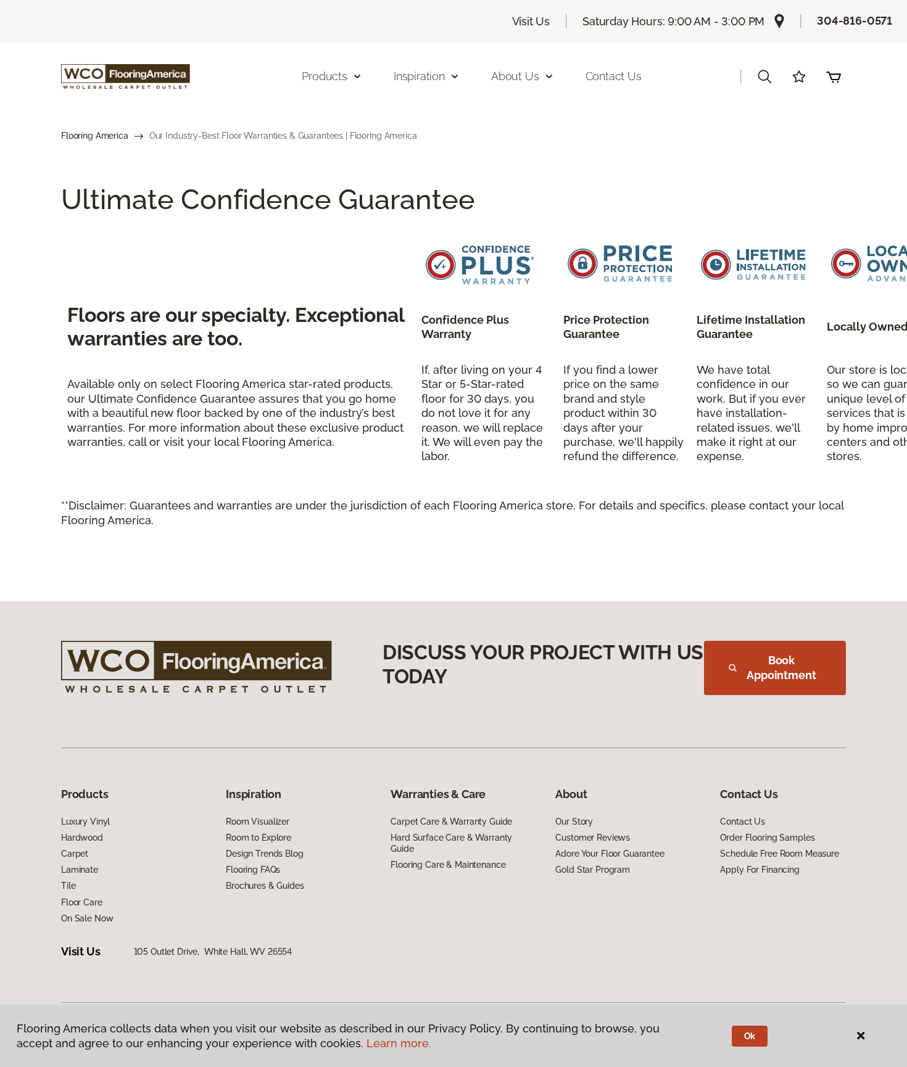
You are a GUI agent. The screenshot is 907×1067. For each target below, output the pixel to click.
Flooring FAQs (253, 870)
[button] (764, 76)
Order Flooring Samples (767, 837)
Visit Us (531, 21)
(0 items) (833, 76)
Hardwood (82, 837)
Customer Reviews (592, 837)
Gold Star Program (592, 870)
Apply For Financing (759, 870)
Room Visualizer (257, 821)
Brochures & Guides (265, 886)
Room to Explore (258, 837)
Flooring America (94, 136)
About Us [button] (515, 76)
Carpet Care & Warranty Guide (451, 821)
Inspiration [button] (419, 76)
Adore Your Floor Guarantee (609, 854)
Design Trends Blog (264, 854)
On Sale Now (87, 918)
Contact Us (614, 76)
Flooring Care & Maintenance (448, 865)
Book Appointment (781, 668)
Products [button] (324, 76)
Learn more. (399, 1043)
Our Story (574, 821)
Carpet (74, 854)
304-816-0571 (854, 20)
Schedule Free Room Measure (779, 854)
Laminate (79, 870)
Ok (750, 1036)
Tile (68, 886)
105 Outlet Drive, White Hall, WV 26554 (213, 952)
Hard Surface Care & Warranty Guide (451, 843)
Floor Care (81, 902)
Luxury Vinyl (85, 821)
